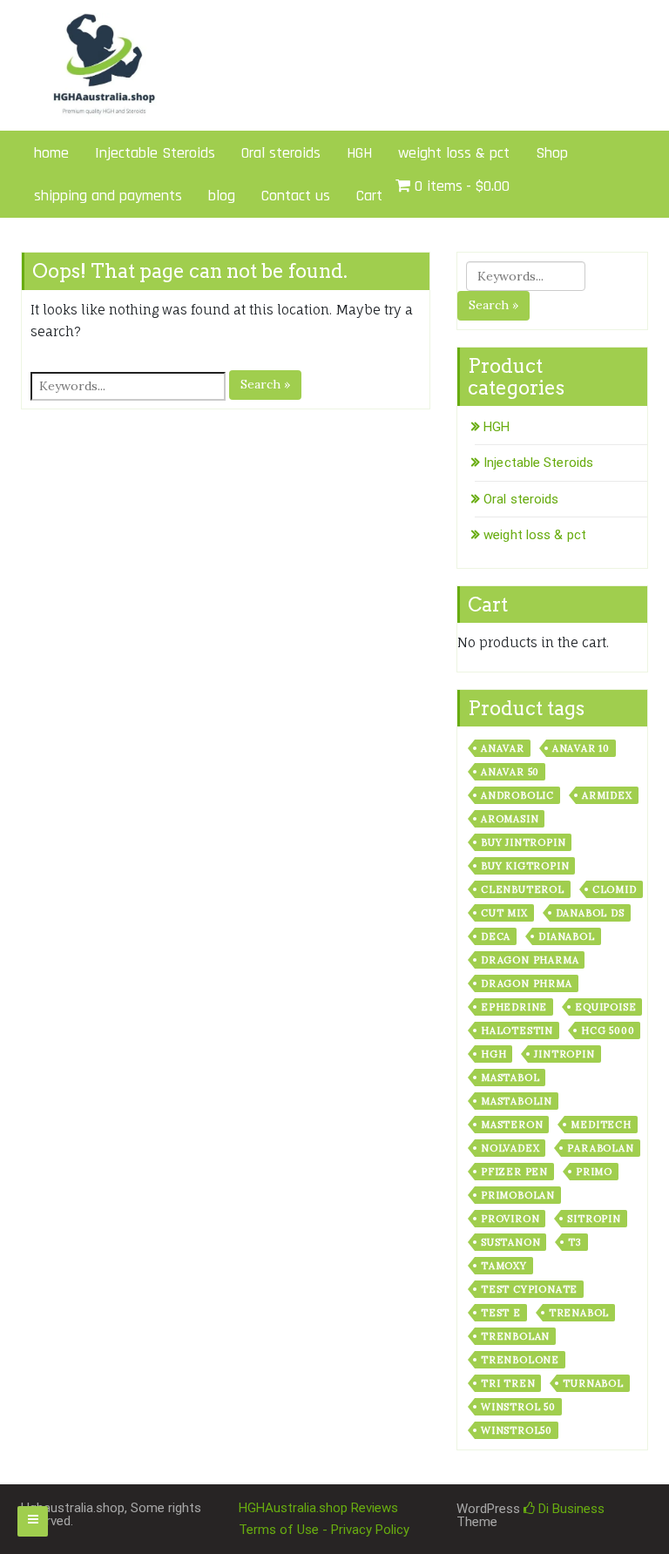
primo (594, 1172)
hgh (493, 1054)
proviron (510, 1219)
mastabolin (516, 1101)
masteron (512, 1124)
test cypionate (529, 1289)
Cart (369, 196)
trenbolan (515, 1336)
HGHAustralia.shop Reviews (318, 1508)
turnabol (593, 1383)
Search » (265, 384)
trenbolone (520, 1360)
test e (501, 1313)
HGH (359, 153)
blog (221, 196)
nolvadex (510, 1148)
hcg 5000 (607, 1030)
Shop (552, 153)
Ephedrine (514, 1007)
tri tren (508, 1383)
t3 (575, 1242)
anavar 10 (581, 748)
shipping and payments (108, 196)
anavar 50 (510, 772)
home (51, 153)
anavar (502, 748)
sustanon (510, 1242)
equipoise (605, 1007)
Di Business (570, 1509)
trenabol (579, 1313)
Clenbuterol (522, 889)
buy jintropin (523, 842)
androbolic (517, 795)
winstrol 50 (518, 1407)
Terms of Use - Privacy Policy (324, 1529)
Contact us (295, 196)
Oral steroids (281, 153)
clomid (614, 889)
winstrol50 (516, 1430)
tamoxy (504, 1266)
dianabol (566, 936)
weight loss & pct (454, 153)
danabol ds (590, 913)
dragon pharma (529, 960)
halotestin (517, 1030)
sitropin (593, 1219)
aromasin (509, 819)
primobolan (518, 1195)
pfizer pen (514, 1172)
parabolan (600, 1148)
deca (495, 936)
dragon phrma (526, 983)
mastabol (510, 1077)
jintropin (564, 1054)
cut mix (504, 913)
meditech (601, 1124)
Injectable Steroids (155, 153)
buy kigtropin (525, 866)
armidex (607, 795)
